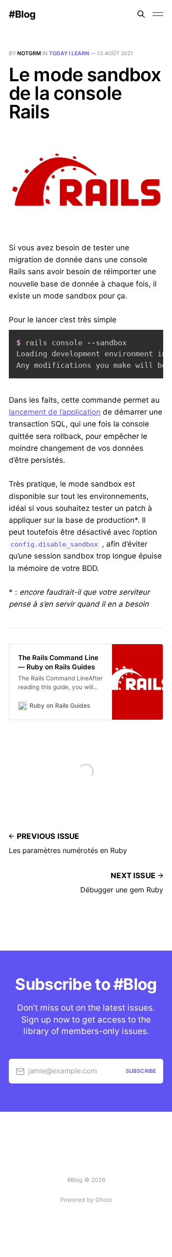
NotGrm (29, 53)
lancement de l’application (55, 412)
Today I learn (69, 53)
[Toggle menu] (158, 14)
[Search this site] (141, 14)
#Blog (22, 14)
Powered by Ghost (86, 1199)
